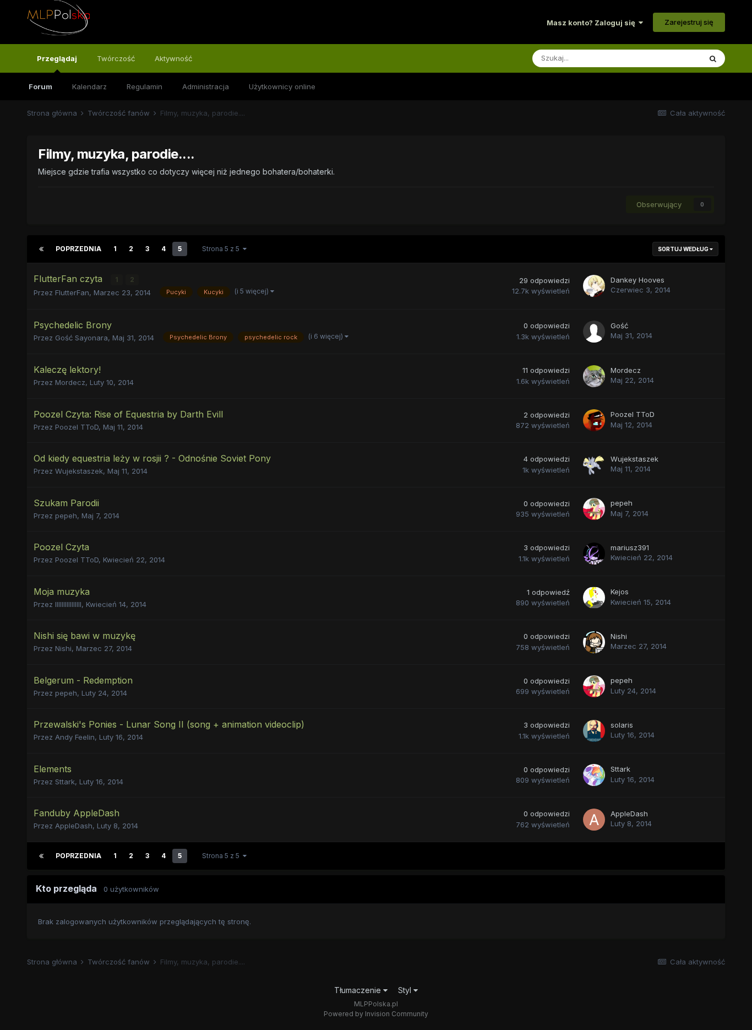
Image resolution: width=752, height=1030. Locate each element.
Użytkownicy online (282, 86)
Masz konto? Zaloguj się (593, 22)
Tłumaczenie (358, 990)
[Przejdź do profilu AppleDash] (594, 820)
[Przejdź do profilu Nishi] (594, 642)
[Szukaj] (713, 58)
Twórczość (116, 58)
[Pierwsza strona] (41, 249)
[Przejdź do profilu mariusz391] (594, 554)
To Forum (670, 58)
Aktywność (173, 58)
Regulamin (144, 86)
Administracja (205, 86)
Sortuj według (684, 249)
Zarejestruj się (688, 22)
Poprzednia (78, 249)
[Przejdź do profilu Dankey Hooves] (594, 286)
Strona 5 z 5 (222, 249)
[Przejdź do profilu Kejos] (594, 598)
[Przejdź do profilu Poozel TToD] (594, 420)
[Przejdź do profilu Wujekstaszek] (594, 465)
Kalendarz (89, 86)
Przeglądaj (57, 58)
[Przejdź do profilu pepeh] (594, 509)
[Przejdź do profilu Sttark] (594, 775)
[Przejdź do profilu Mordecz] (594, 376)
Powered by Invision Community (376, 1014)
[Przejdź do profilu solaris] (594, 731)
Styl (405, 990)
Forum (40, 86)
